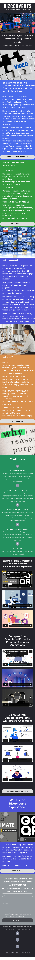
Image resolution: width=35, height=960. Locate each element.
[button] (31, 11)
